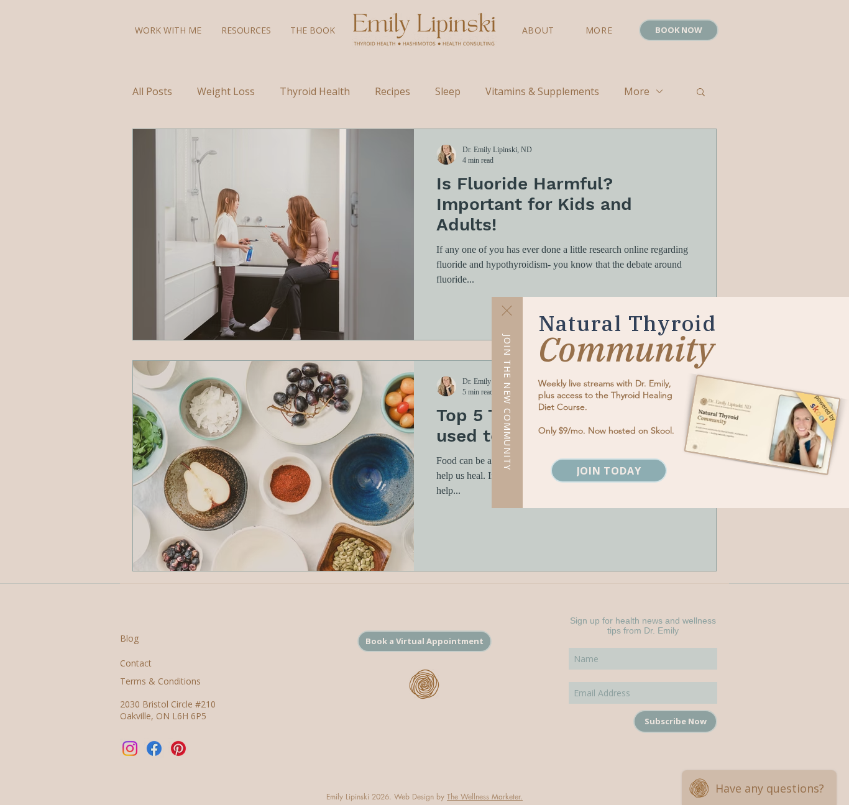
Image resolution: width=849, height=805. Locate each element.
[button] (507, 311)
